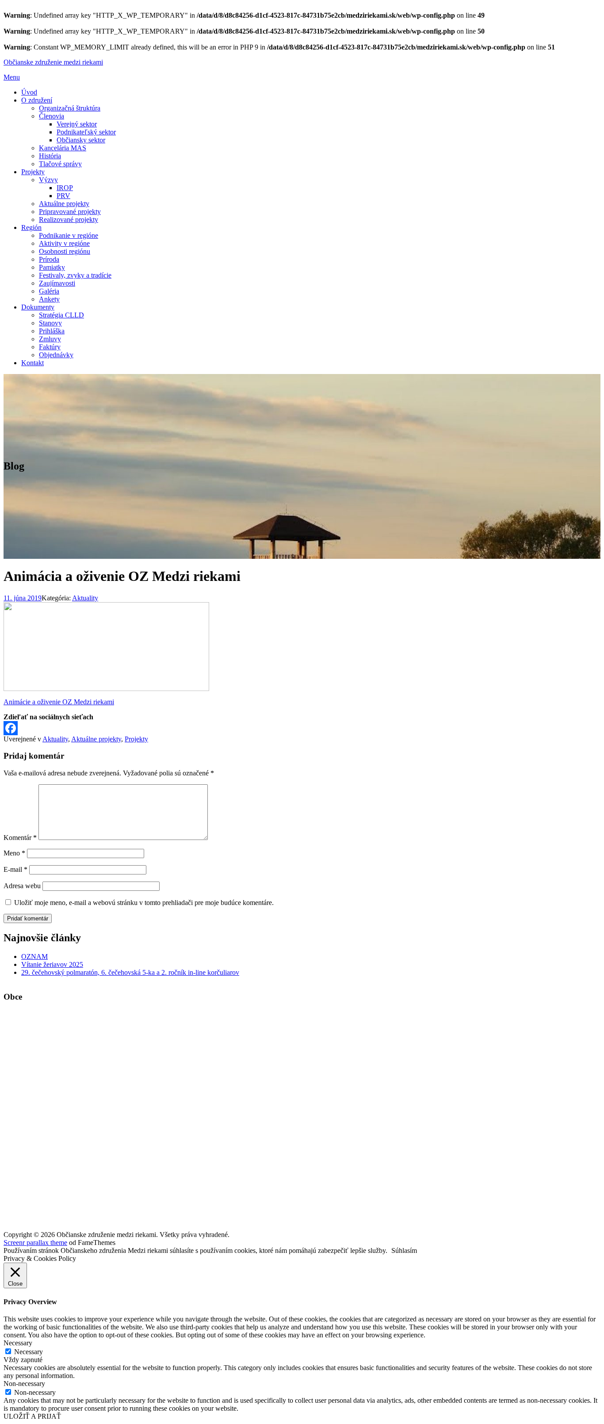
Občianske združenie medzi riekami (53, 62)
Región (31, 227)
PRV (63, 195)
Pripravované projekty (70, 211)
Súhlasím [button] (404, 1250)
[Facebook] (302, 728)
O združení (36, 100)
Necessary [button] (18, 1343)
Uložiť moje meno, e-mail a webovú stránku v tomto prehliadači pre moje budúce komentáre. (144, 902)
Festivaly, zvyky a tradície (75, 275)
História (50, 156)
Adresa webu (22, 886)
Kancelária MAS (62, 148)
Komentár (20, 837)
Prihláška (52, 331)
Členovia (51, 116)
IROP (65, 187)
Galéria (49, 291)
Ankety (49, 299)
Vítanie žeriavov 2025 (52, 964)
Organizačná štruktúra (69, 108)
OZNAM (34, 956)
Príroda (49, 259)
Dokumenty (37, 307)
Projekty (33, 172)
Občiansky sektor (81, 140)
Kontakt (32, 362)
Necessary (28, 1351)
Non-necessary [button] (24, 1383)
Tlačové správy (60, 164)
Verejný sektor (77, 124)
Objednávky (56, 355)
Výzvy (48, 179)
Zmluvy (50, 339)
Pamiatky (52, 267)
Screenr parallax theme (35, 1242)
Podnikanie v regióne (68, 235)
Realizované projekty (68, 219)
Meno (14, 853)
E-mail (15, 869)
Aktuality (85, 598)
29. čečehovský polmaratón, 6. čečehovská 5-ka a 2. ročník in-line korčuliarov (130, 972)
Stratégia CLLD (61, 315)
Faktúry (50, 347)
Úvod (29, 92)
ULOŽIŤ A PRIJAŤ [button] (32, 1416)
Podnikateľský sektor (86, 132)
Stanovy (50, 323)
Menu (12, 77)
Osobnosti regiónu (64, 251)
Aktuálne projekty (64, 203)
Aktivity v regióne (64, 243)
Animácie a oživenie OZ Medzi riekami (59, 702)
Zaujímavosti (57, 283)
